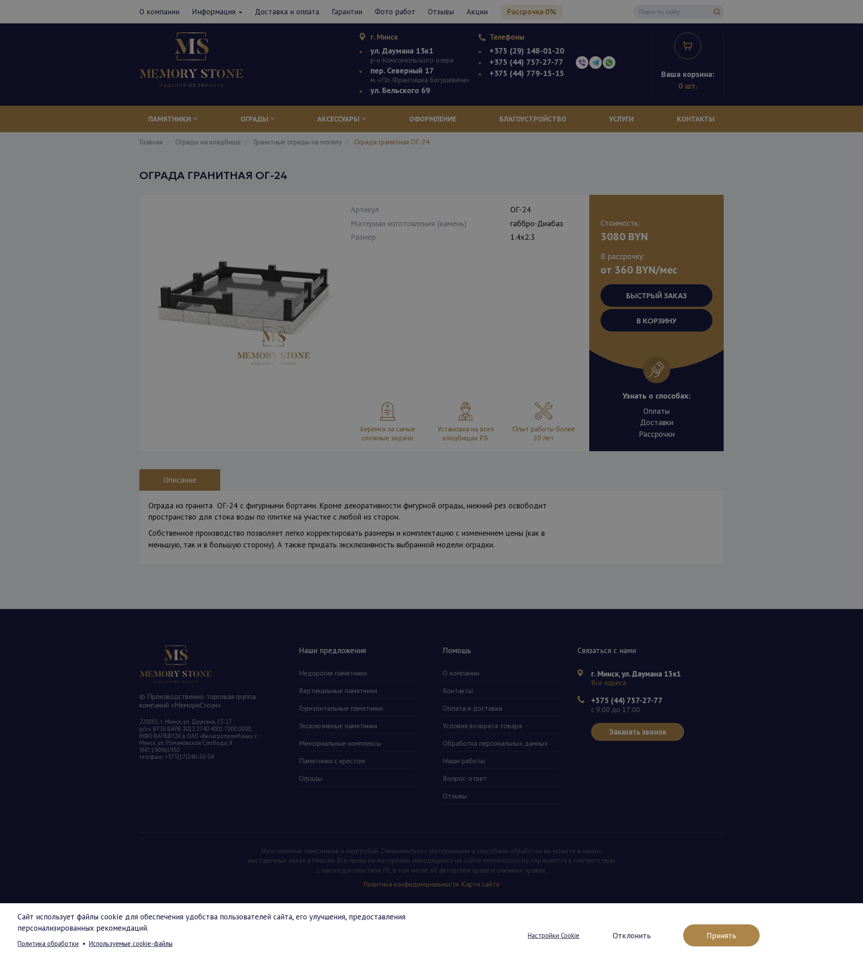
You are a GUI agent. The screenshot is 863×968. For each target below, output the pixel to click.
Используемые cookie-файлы (131, 943)
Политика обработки (48, 943)
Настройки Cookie (553, 935)
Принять (721, 935)
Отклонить (632, 935)
